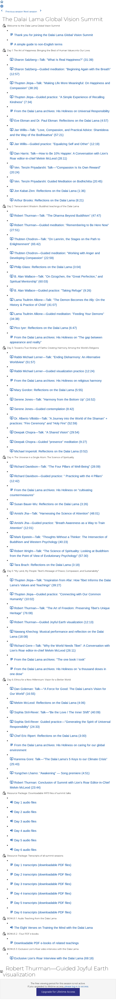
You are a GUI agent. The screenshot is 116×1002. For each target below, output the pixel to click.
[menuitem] (2, 7)
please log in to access (76, 986)
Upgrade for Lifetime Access (58, 991)
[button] (2, 3)
